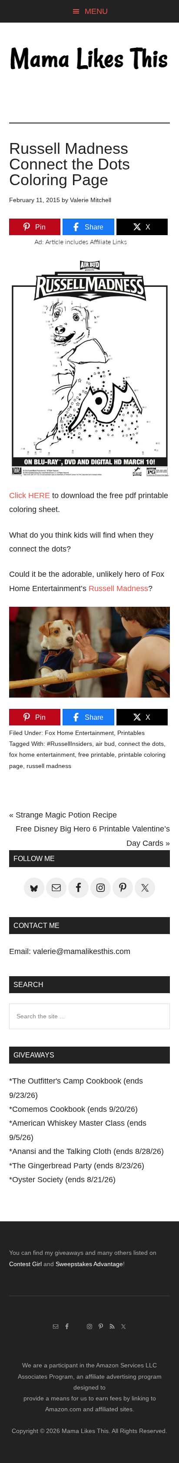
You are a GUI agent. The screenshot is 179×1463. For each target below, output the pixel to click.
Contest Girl (25, 1263)
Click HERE (29, 495)
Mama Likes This (89, 59)
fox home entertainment (42, 754)
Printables (131, 732)
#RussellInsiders (69, 743)
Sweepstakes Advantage (89, 1263)
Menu (96, 11)
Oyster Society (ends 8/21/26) (64, 1179)
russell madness (49, 765)
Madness (131, 588)
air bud (105, 743)
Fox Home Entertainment (79, 732)
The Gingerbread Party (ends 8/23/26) (78, 1165)
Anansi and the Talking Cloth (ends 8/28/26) (88, 1151)
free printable (96, 754)
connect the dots (141, 743)
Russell (101, 588)
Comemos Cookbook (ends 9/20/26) (75, 1109)
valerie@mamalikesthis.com (81, 951)
